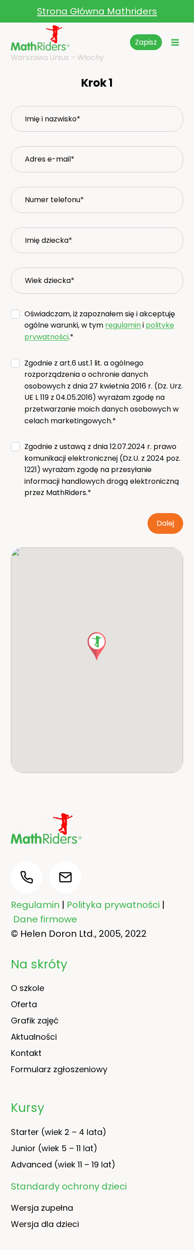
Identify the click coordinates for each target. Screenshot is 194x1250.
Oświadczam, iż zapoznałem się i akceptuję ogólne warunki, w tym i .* (99, 325)
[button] (97, 646)
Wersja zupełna (42, 1207)
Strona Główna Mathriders (97, 11)
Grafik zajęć (35, 1020)
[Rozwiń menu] (174, 42)
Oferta (24, 1004)
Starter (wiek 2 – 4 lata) (58, 1132)
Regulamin (35, 904)
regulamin (123, 325)
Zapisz (146, 42)
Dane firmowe (45, 919)
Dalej (165, 523)
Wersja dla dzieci (45, 1224)
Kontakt (26, 1053)
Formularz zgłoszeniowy (59, 1069)
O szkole (27, 988)
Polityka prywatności (113, 904)
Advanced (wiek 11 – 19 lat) (63, 1164)
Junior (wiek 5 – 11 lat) (54, 1148)
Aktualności (34, 1036)
